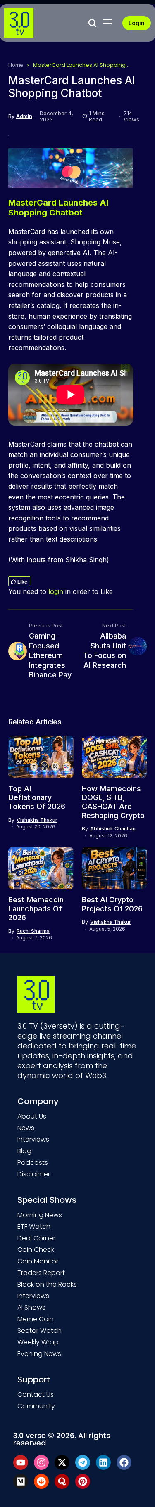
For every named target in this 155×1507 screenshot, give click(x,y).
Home (15, 65)
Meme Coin (35, 1319)
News (25, 1128)
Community (36, 1406)
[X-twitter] (62, 1462)
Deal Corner (36, 1238)
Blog (24, 1151)
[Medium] (20, 1481)
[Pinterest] (82, 1481)
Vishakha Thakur (37, 820)
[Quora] (62, 1481)
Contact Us (35, 1394)
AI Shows (31, 1307)
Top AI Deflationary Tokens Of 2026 (36, 797)
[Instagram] (41, 1462)
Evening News (39, 1353)
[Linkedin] (103, 1462)
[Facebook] (124, 1462)
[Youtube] (20, 1462)
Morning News (39, 1215)
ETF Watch (33, 1226)
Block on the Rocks (47, 1284)
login (55, 591)
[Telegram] (82, 1462)
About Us (31, 1116)
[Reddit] (41, 1481)
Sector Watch (39, 1330)
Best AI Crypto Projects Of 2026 (112, 904)
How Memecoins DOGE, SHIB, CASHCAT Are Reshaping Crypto (113, 802)
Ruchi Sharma (33, 931)
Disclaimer (33, 1174)
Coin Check (35, 1249)
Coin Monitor (37, 1261)
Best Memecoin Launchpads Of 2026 (36, 908)
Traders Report (41, 1273)
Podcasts (32, 1162)
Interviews (33, 1139)
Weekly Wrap (38, 1342)
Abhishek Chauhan (113, 829)
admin (24, 116)
